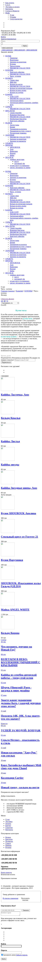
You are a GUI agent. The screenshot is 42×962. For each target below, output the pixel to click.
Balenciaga (14, 151)
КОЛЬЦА (9, 78)
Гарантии (9, 828)
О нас (12, 15)
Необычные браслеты (18, 119)
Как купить (9, 3)
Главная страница (7, 291)
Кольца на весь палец (18, 90)
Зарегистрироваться (8, 39)
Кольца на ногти (16, 84)
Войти (3, 37)
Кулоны (13, 64)
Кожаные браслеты (17, 115)
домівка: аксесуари (17, 159)
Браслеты (9, 839)
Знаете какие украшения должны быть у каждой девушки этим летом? (21, 703)
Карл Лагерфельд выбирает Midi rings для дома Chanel (21, 767)
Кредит (8, 826)
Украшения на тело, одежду (20, 131)
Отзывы (13, 17)
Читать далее (6, 356)
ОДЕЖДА (9, 143)
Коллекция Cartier (12, 777)
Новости (4, 724)
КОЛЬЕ (8, 56)
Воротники (14, 60)
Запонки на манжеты (18, 141)
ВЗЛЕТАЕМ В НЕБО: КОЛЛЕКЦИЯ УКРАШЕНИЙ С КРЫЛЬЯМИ (20, 662)
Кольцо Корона (10, 632)
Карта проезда (6, 872)
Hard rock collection (17, 72)
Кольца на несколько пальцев (21, 88)
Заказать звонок (7, 52)
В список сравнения (10, 898)
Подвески (9, 841)
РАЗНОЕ (8, 123)
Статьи (3, 640)
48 (4, 301)
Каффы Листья (10, 441)
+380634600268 (7, 50)
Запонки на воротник (18, 62)
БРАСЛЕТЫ (10, 111)
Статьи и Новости (12, 11)
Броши (12, 127)
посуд (16, 161)
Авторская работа (16, 101)
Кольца (8, 837)
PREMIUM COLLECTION (20, 68)
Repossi (12, 153)
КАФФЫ (8, 94)
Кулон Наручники (12, 559)
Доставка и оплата (12, 7)
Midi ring (13, 82)
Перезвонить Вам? (16, 33)
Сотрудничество (16, 19)
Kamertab (19, 291)
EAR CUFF (14, 96)
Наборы (8, 845)
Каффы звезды (10, 464)
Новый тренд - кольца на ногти (20, 787)
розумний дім (19, 163)
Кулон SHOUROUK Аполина (18, 513)
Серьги (8, 843)
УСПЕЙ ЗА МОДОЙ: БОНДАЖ (20, 730)
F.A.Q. (7, 5)
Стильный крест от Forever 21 (19, 536)
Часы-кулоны (15, 66)
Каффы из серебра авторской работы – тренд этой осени (19, 676)
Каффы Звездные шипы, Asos (19, 487)
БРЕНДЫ (9, 145)
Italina (12, 155)
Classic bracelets (16, 113)
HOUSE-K (9, 157)
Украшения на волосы (18, 129)
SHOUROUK (15, 147)
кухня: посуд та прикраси (19, 165)
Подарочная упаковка (18, 133)
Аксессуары (14, 125)
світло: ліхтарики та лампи (20, 168)
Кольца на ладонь (16, 92)
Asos (11, 149)
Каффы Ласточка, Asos (15, 394)
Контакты (9, 9)
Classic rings (14, 80)
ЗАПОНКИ (9, 135)
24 (2, 301)
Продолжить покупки (25, 899)
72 (7, 301)
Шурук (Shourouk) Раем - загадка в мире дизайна (16, 689)
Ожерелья (13, 58)
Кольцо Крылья (10, 417)
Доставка (8, 821)
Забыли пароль (21, 955)
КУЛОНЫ (9, 70)
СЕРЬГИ (8, 107)
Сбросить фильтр (7, 299)
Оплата (8, 823)
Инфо (7, 13)
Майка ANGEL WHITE (15, 609)
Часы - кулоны (15, 76)
